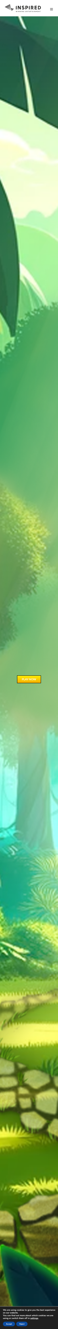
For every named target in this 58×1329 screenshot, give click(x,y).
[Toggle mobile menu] (51, 9)
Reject (21, 1324)
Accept (9, 1324)
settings (34, 1318)
